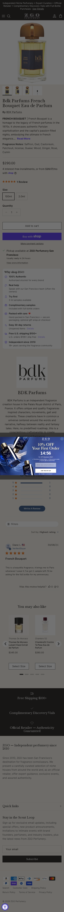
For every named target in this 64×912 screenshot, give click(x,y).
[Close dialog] (62, 439)
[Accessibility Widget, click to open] (5, 906)
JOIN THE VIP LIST (46, 470)
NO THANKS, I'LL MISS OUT (45, 474)
